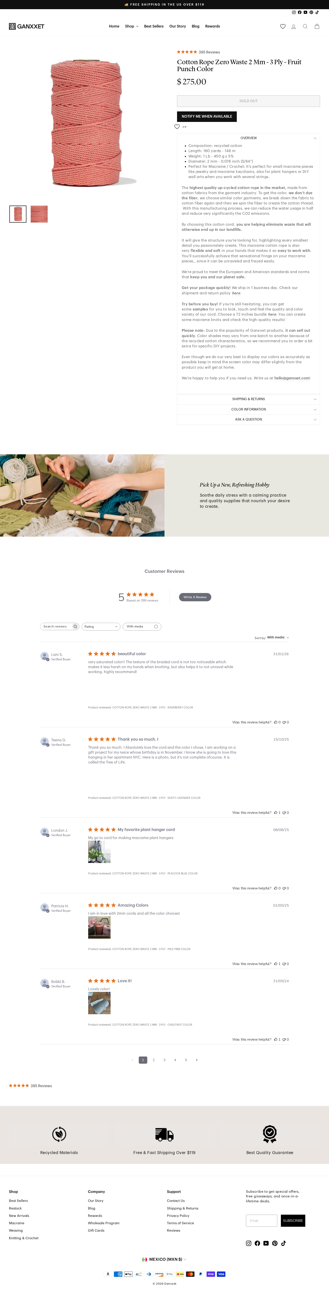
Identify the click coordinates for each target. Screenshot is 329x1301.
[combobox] (101, 627)
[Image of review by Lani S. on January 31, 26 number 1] (99, 686)
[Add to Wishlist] (181, 125)
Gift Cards (96, 1230)
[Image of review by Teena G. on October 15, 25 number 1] (99, 776)
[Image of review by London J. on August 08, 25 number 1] (99, 852)
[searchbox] (55, 626)
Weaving (16, 1230)
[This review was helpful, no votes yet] (275, 722)
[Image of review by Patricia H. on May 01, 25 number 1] (99, 927)
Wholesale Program (104, 1223)
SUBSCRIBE (293, 1220)
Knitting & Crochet (23, 1238)
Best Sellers (154, 26)
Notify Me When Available (207, 116)
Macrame (16, 1223)
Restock (15, 1208)
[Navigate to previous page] (132, 1060)
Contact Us (176, 1201)
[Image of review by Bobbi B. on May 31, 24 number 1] (99, 1003)
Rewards (212, 26)
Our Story (177, 26)
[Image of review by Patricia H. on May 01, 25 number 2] (124, 927)
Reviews (173, 1230)
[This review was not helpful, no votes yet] (284, 722)
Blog (195, 26)
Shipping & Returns (182, 1208)
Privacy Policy (178, 1216)
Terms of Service (180, 1223)
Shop (130, 26)
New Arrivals (19, 1216)
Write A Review (195, 597)
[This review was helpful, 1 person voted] (275, 812)
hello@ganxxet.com (291, 378)
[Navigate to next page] (196, 1060)
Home (114, 26)
